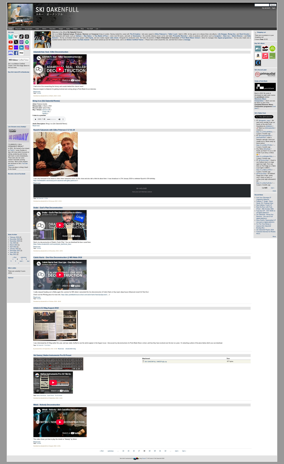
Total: (262, 39)
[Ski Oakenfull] (136, 458)
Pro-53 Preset (58, 395)
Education (52, 29)
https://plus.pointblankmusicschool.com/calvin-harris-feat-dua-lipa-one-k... (85, 294)
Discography (28, 29)
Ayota (68, 29)
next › (21, 261)
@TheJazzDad (264, 160)
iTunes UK (46, 111)
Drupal (144, 458)
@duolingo (267, 149)
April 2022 (13, 247)
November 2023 (15, 241)
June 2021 (13, 252)
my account (266, 8)
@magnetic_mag (265, 120)
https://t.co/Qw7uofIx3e (264, 183)
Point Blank (47, 345)
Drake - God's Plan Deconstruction (48, 208)
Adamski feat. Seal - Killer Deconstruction (50, 52)
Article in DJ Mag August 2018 (46, 308)
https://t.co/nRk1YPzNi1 (264, 145)
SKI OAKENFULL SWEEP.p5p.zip (156, 361)
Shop (82, 29)
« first (14, 257)
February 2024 (14, 237)
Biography (18, 29)
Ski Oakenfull (40, 198)
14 (123, 451)
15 (128, 451)
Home (10, 29)
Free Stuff (90, 29)
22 (165, 451)
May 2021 (13, 254)
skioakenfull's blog (70, 348)
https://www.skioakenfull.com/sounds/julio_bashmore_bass (52, 244)
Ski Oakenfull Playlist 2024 (265, 230)
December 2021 (15, 250)
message (187, 40)
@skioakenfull (270, 128)
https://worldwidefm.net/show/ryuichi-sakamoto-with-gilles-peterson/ (55, 180)
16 (134, 451)
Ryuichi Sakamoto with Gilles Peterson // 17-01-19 (54, 130)
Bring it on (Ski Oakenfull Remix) (46, 101)
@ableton (269, 126)
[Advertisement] (19, 290)
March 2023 (13, 245)
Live (97, 29)
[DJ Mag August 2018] (55, 340)
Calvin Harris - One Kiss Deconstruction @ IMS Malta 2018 (57, 257)
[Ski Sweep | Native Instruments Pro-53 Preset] (58, 370)
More (274, 236)
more (274, 191)
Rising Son (232, 34)
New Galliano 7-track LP (264, 205)
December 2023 (15, 239)
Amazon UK (46, 110)
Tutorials (39, 93)
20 (155, 451)
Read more (36, 92)
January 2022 (14, 248)
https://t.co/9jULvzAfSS (264, 170)
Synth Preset (50, 395)
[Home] (44, 15)
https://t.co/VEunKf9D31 (264, 132)
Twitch (13, 150)
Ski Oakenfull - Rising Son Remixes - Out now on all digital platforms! (264, 216)
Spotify (45, 113)
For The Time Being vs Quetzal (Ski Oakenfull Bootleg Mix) (263, 226)
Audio (37, 29)
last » (184, 451)
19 (149, 451)
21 (160, 451)
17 (139, 451)
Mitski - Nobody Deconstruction (46, 405)
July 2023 (13, 243)
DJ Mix (46, 198)
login (273, 8)
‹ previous (23, 257)
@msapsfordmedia (265, 135)
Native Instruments (41, 395)
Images (61, 29)
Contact (75, 29)
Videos (44, 29)
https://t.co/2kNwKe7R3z (265, 156)
